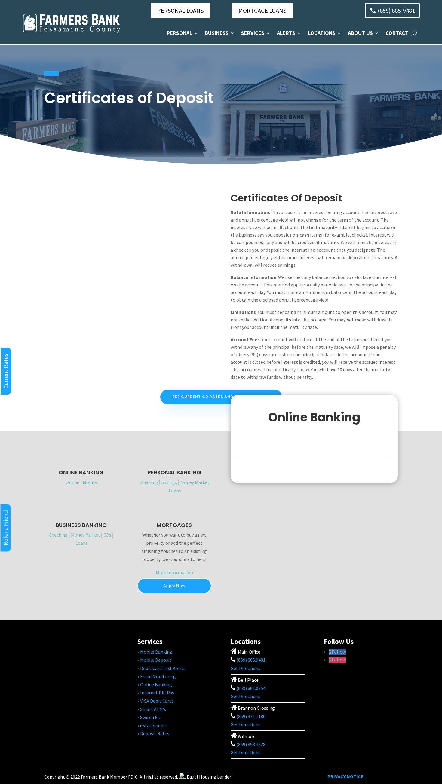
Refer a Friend (5, 528)
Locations (321, 32)
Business (217, 32)
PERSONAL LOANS (180, 10)
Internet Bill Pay (157, 693)
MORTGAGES (174, 525)
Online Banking (156, 684)
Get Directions (245, 668)
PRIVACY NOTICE (345, 776)
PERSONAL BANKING (174, 472)
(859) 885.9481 (250, 660)
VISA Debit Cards (157, 701)
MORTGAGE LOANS (262, 10)
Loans (175, 491)
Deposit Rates (154, 733)
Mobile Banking (156, 652)
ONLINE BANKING (81, 472)
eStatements (153, 725)
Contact (396, 32)
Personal (179, 32)
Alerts (286, 32)
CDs (107, 535)
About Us (360, 32)
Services (252, 32)
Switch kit (150, 717)
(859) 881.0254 (250, 688)
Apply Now (174, 586)
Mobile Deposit (155, 660)
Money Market (195, 482)
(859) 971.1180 (251, 716)
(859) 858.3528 (250, 744)
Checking (148, 482)
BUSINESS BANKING (81, 525)
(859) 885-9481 (396, 10)
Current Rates (5, 371)
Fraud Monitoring (158, 676)
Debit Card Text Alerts (163, 668)
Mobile (90, 482)
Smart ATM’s (153, 709)
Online (72, 482)
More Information (174, 572)
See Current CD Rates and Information (218, 396)
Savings (169, 482)
